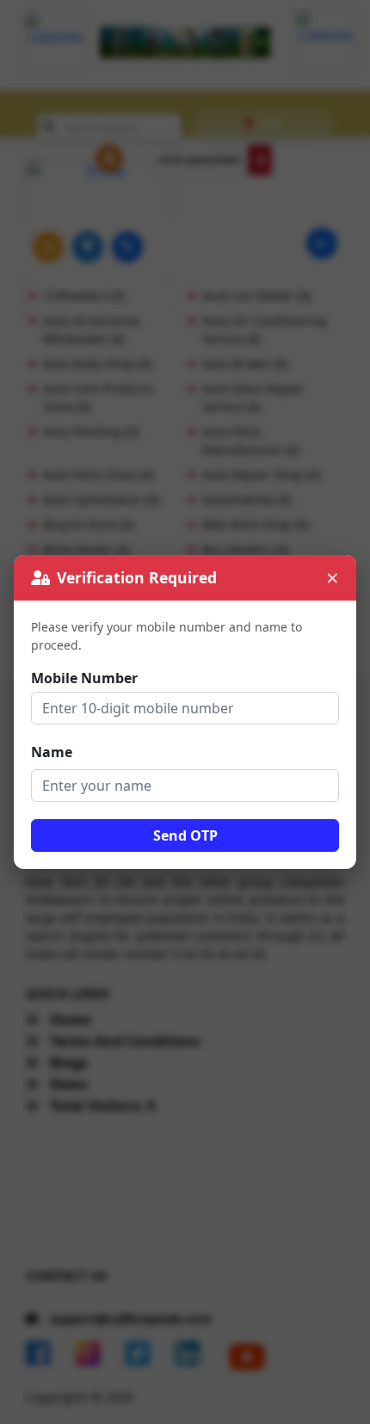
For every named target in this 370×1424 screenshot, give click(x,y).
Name (51, 752)
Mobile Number (84, 678)
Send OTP (185, 835)
